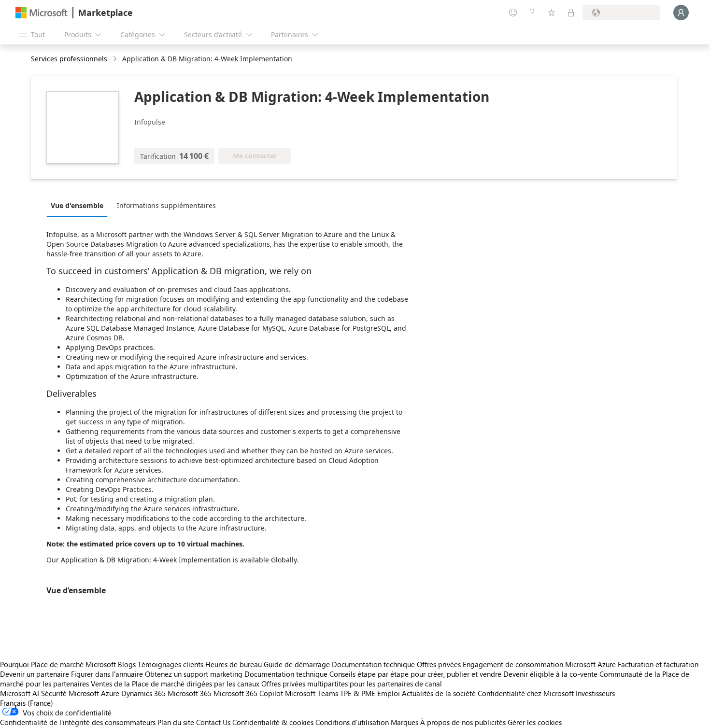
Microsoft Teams (311, 693)
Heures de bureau (233, 664)
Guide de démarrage (297, 664)
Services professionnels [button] (69, 58)
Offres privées (439, 664)
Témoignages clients (170, 664)
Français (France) (26, 703)
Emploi (388, 693)
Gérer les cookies (535, 722)
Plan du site (175, 722)
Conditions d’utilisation (352, 722)
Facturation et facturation (658, 664)
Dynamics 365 (143, 693)
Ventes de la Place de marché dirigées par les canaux (175, 683)
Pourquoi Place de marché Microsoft (58, 664)
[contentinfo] (115, 59)
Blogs (127, 664)
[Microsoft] (41, 12)
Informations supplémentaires (166, 205)
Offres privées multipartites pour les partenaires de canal (351, 683)
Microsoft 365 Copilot (248, 693)
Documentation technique (373, 664)
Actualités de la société (439, 693)
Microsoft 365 (190, 693)
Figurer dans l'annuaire (107, 674)
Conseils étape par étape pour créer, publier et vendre (415, 674)
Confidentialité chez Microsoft (526, 693)
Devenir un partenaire (34, 674)
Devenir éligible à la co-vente (550, 674)
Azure (110, 693)
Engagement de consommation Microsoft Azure (540, 664)
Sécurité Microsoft (70, 693)
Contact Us (213, 722)
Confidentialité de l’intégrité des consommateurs (78, 722)
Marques (404, 722)
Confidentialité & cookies (272, 722)
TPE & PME (357, 693)
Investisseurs (595, 693)
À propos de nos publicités (463, 722)
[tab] (79, 205)
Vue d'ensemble (77, 205)
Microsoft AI (19, 693)
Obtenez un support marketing (193, 674)
